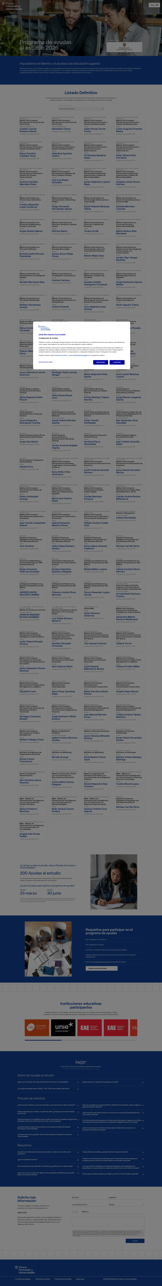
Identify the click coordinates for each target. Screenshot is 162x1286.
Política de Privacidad (81, 355)
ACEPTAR (117, 362)
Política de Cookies (61, 355)
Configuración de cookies (46, 361)
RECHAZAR (101, 362)
